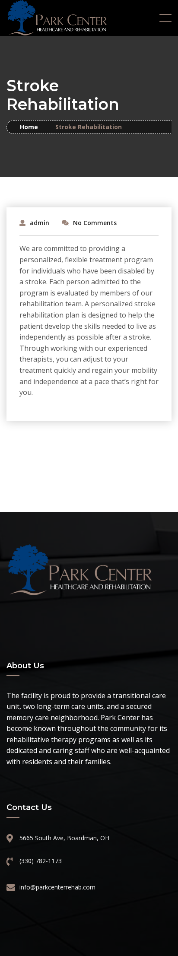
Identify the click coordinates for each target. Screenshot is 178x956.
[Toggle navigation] (165, 18)
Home (29, 127)
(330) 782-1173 (40, 861)
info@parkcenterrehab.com (57, 887)
